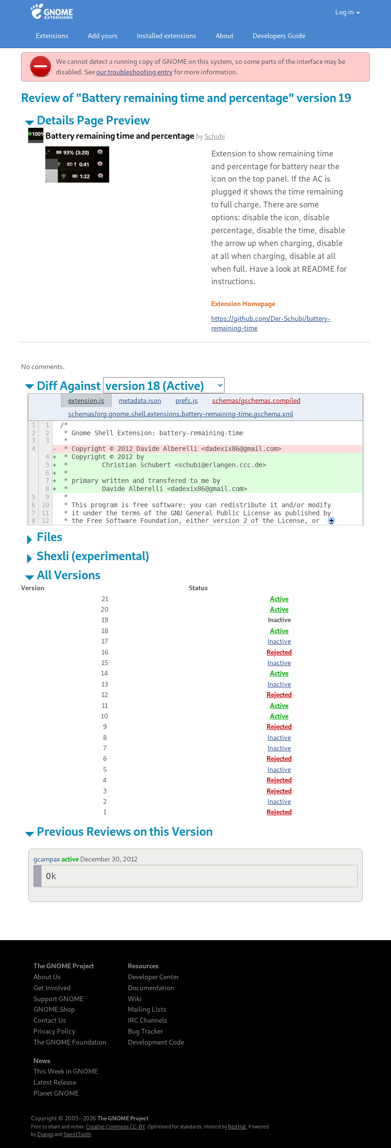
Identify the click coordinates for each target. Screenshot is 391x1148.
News (42, 1061)
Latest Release (54, 1082)
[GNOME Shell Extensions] (51, 12)
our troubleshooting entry (134, 72)
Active (279, 598)
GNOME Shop (54, 1009)
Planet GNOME (56, 1093)
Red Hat (237, 1126)
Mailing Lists (147, 1009)
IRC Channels (147, 1020)
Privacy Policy (54, 1031)
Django (45, 1134)
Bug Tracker (145, 1031)
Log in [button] (345, 12)
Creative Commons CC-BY (115, 1126)
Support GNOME (58, 999)
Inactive (279, 641)
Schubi (215, 136)
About (225, 35)
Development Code (156, 1042)
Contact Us (49, 1020)
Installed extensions (166, 35)
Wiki (135, 999)
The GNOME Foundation (69, 1042)
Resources (143, 966)
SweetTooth (77, 1134)
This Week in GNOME (65, 1071)
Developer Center (153, 977)
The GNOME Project (63, 966)
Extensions (52, 35)
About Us (47, 977)
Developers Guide (279, 35)
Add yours (103, 35)
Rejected (279, 652)
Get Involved (52, 988)
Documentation (151, 988)
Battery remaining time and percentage (120, 135)
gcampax (46, 859)
